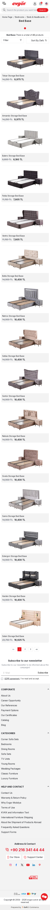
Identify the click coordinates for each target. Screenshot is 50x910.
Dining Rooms (8, 749)
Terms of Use (8, 807)
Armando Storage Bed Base (14, 116)
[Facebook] (16, 865)
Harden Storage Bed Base (13, 596)
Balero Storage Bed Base (13, 156)
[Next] (36, 649)
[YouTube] (28, 865)
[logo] (19, 3)
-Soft (25, 907)
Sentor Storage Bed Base (13, 396)
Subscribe (43, 672)
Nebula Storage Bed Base (13, 436)
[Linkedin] (34, 865)
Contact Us (6, 793)
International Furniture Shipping (17, 817)
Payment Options (9, 710)
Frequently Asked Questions (15, 827)
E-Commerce (33, 907)
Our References (9, 705)
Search (42, 10)
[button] (25, 28)
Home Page (7, 17)
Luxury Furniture (9, 778)
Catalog (5, 720)
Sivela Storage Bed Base (13, 476)
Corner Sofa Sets (10, 739)
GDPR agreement (11, 679)
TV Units (5, 759)
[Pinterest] (39, 865)
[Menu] (4, 4)
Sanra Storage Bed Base (13, 516)
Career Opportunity (11, 700)
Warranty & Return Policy (13, 797)
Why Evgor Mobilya (11, 802)
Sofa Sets (6, 754)
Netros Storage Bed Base (13, 316)
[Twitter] (22, 865)
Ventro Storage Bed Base (13, 236)
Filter (5, 40)
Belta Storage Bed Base (12, 276)
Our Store (15, 857)
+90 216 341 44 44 (27, 850)
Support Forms (8, 832)
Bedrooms (19, 17)
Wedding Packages (10, 768)
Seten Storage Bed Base (13, 636)
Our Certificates (9, 715)
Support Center (35, 857)
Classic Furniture (9, 773)
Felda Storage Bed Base (13, 196)
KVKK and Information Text (15, 812)
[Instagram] (10, 865)
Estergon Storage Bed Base (14, 556)
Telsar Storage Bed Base (13, 76)
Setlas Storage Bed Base (13, 356)
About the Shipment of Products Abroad (21, 822)
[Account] (34, 3)
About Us (5, 695)
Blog (3, 725)
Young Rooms (8, 763)
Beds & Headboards (36, 17)
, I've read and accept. (21, 679)
